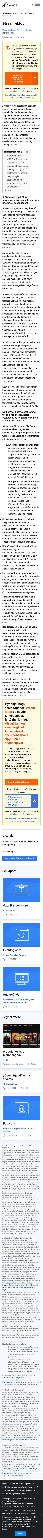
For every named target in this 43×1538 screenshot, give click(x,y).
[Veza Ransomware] (21, 890)
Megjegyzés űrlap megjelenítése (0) (20, 858)
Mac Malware (9, 1000)
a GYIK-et (15, 1471)
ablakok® (13, 91)
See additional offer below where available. (21, 95)
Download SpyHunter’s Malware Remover (18, 78)
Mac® (21, 91)
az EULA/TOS (7, 1437)
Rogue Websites (25, 13)
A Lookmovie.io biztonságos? (13, 1053)
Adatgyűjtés (11, 994)
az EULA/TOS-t (14, 1466)
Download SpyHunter (18, 782)
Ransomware (9, 910)
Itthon (4, 1484)
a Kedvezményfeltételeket (23, 1469)
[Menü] (38, 4)
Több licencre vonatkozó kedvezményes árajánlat (15, 801)
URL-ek (7, 190)
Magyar (33, 5)
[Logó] (10, 4)
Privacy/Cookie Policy (25, 98)
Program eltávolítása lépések (20, 1484)
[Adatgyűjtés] (21, 979)
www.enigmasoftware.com (29, 1347)
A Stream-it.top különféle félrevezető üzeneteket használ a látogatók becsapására (18, 161)
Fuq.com (9, 1123)
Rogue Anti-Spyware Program (16, 1128)
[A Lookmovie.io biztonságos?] (21, 1036)
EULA (11, 98)
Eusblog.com (12, 950)
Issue (5, 1060)
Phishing (7, 1084)
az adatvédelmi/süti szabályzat (24, 1437)
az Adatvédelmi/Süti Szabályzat (22, 1283)
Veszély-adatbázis (9, 13)
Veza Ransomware (15, 905)
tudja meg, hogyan (17, 1475)
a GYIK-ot (30, 1233)
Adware (22, 955)
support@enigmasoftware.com (12, 1380)
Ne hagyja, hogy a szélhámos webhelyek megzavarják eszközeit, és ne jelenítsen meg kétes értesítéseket (17, 178)
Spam (14, 1084)
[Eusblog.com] (21, 935)
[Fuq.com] (21, 1108)
